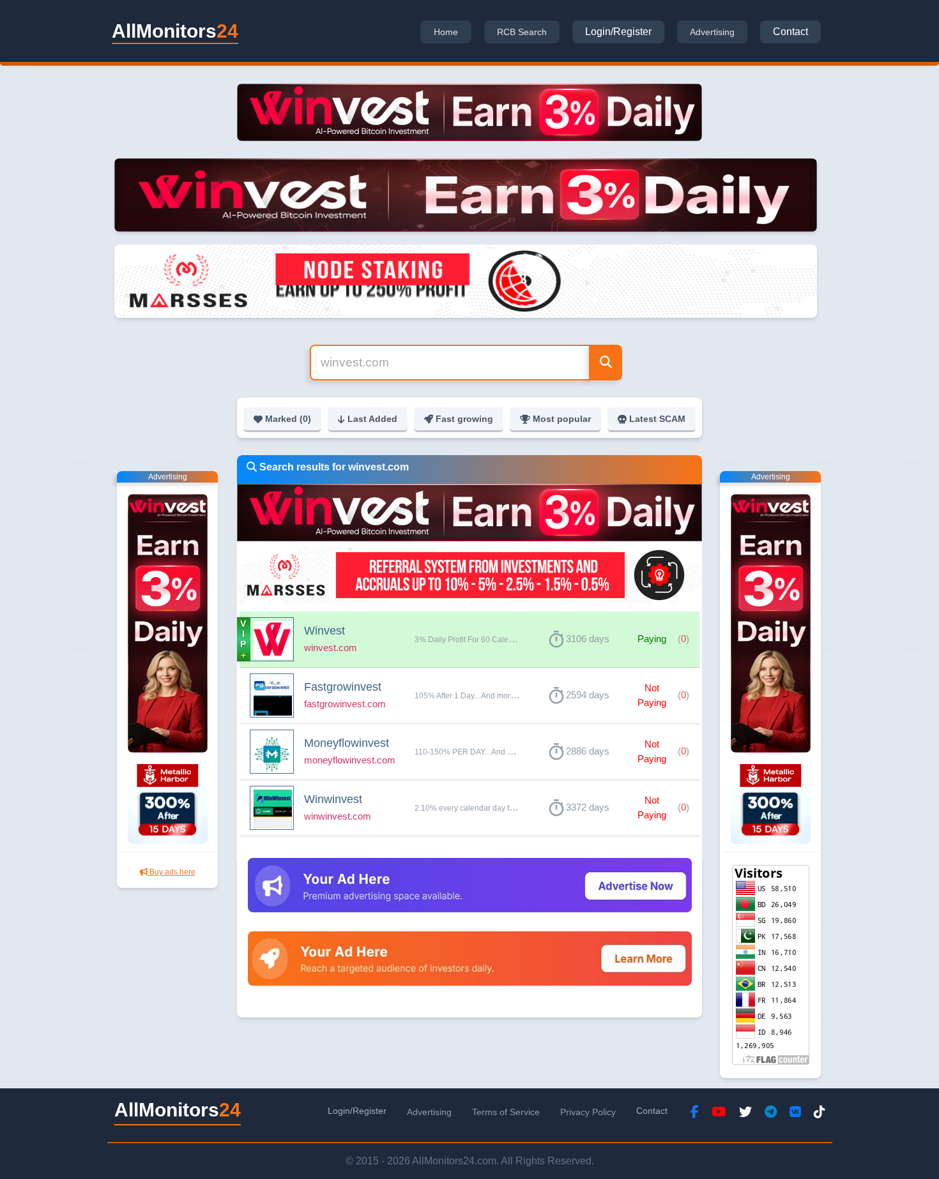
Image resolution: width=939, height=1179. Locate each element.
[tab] (445, 31)
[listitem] (469, 640)
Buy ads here (171, 871)
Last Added (372, 419)
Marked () (288, 419)
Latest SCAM (657, 419)
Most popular (562, 419)
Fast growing (464, 419)
